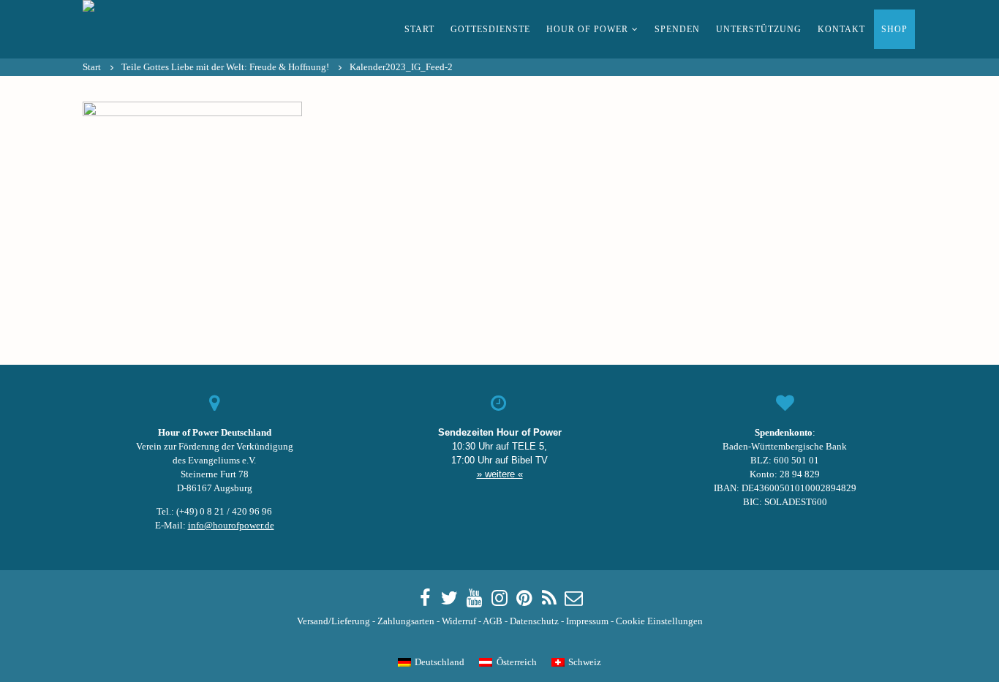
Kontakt (841, 29)
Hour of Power (587, 29)
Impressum (587, 621)
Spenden (677, 29)
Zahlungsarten (405, 621)
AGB (492, 621)
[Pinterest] (524, 599)
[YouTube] (475, 599)
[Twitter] (450, 599)
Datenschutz (534, 621)
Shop (894, 29)
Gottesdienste (490, 29)
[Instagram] (499, 599)
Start (419, 29)
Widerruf (459, 621)
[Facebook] (425, 599)
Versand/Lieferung (333, 621)
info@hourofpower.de (231, 525)
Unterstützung (759, 29)
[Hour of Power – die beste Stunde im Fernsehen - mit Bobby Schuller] (163, 29)
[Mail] (574, 599)
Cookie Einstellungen (659, 621)
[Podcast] (549, 599)
